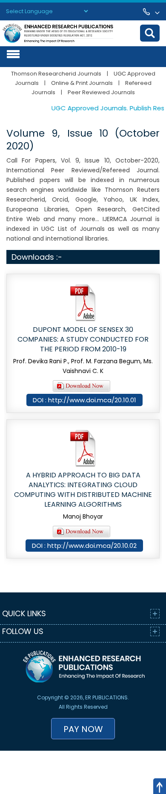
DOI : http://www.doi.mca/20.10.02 (84, 545)
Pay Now (83, 729)
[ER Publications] (58, 32)
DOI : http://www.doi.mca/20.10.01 (84, 400)
